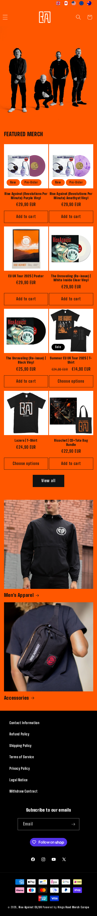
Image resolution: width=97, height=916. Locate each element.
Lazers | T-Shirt (26, 440)
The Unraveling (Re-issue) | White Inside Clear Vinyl (71, 278)
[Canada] (66, 4)
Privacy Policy (19, 768)
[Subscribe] (73, 824)
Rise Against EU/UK (30, 907)
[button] (78, 17)
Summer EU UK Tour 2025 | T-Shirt (71, 360)
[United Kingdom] (58, 4)
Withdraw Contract (23, 791)
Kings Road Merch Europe (73, 907)
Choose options (71, 381)
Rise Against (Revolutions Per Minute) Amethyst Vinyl (71, 196)
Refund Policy (19, 734)
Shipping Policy (20, 745)
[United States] (74, 4)
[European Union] (81, 4)
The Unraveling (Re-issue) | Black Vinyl (26, 360)
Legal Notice (18, 780)
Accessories (16, 698)
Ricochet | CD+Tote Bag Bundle (71, 442)
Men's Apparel (19, 595)
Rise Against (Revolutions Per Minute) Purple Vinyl (25, 196)
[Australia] (89, 4)
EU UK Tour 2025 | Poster (26, 276)
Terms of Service (21, 757)
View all (48, 480)
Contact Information (24, 723)
